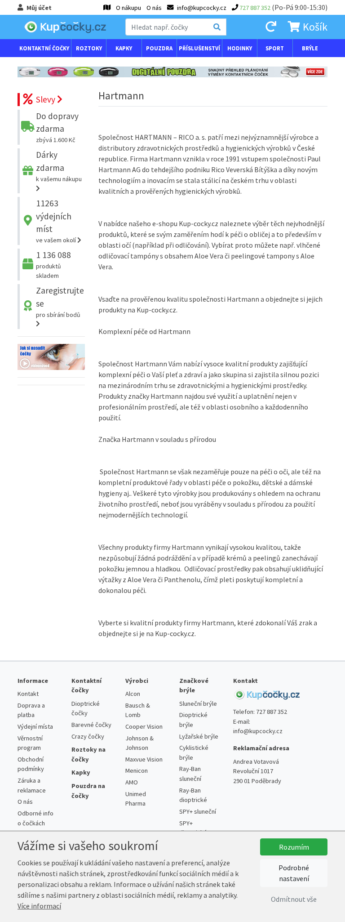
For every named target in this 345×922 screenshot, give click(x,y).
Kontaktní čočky (44, 48)
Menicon (136, 770)
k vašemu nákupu (59, 167)
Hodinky (239, 48)
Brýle (310, 48)
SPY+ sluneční (197, 811)
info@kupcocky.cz (258, 731)
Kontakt (28, 694)
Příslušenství (199, 48)
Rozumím (294, 846)
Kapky (123, 48)
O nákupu (128, 8)
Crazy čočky (87, 736)
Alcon (132, 694)
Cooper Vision (144, 726)
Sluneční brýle (198, 703)
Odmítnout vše (294, 899)
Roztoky (89, 48)
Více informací (39, 905)
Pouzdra (159, 48)
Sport (274, 48)
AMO (131, 782)
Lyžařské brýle (198, 736)
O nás (154, 8)
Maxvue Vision (144, 759)
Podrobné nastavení (294, 873)
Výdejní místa (35, 726)
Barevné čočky (91, 725)
